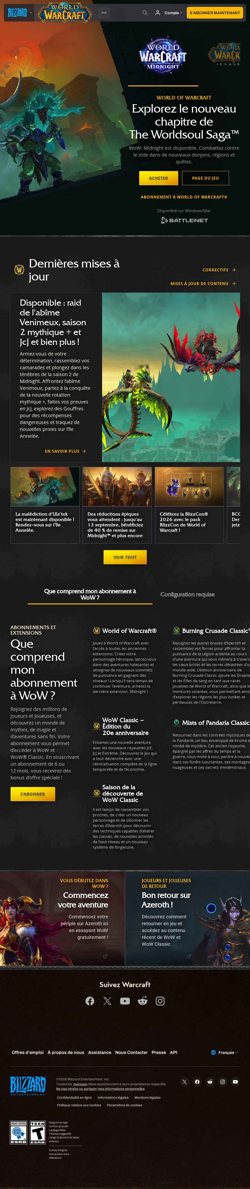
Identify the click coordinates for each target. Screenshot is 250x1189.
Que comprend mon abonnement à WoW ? (90, 594)
